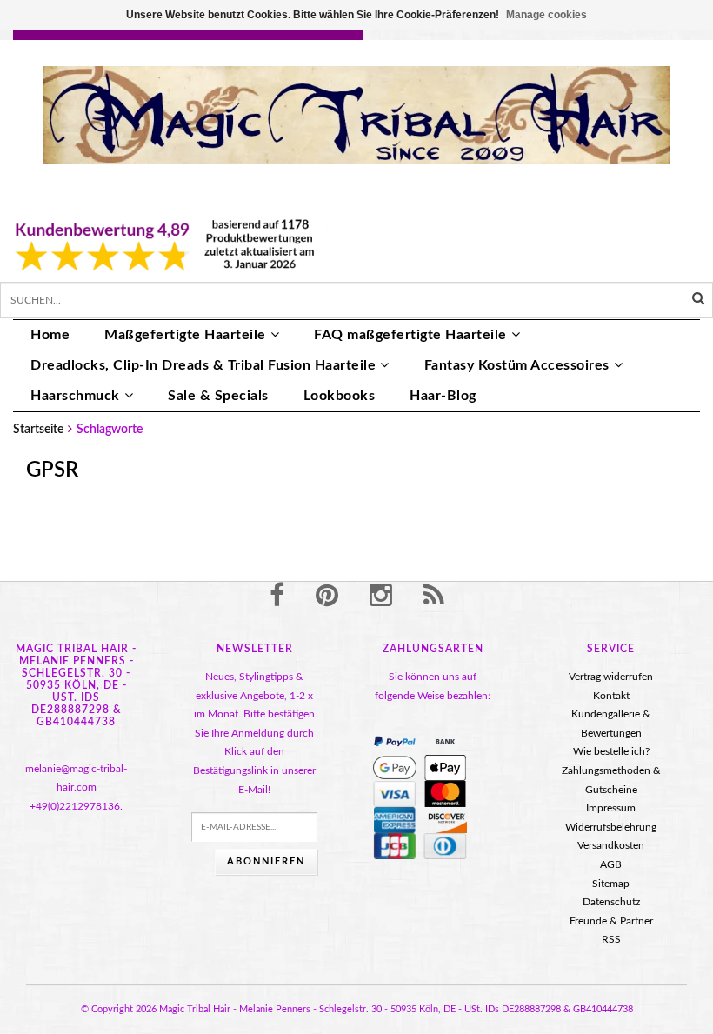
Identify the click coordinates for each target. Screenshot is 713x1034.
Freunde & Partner (611, 921)
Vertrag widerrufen (611, 676)
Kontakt (611, 695)
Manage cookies (546, 15)
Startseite (38, 430)
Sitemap (611, 883)
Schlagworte (110, 430)
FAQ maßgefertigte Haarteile (410, 335)
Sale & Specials (218, 396)
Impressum (611, 808)
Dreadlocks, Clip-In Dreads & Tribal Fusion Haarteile (203, 365)
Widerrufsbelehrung (610, 827)
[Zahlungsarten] (394, 742)
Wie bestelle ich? (611, 751)
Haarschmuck (75, 396)
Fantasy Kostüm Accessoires (517, 365)
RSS (611, 939)
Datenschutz (611, 902)
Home (50, 335)
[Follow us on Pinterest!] (327, 597)
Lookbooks (339, 396)
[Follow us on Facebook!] (277, 597)
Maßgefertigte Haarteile (185, 335)
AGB (611, 864)
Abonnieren (266, 861)
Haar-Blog (443, 396)
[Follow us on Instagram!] (381, 597)
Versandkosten (610, 845)
